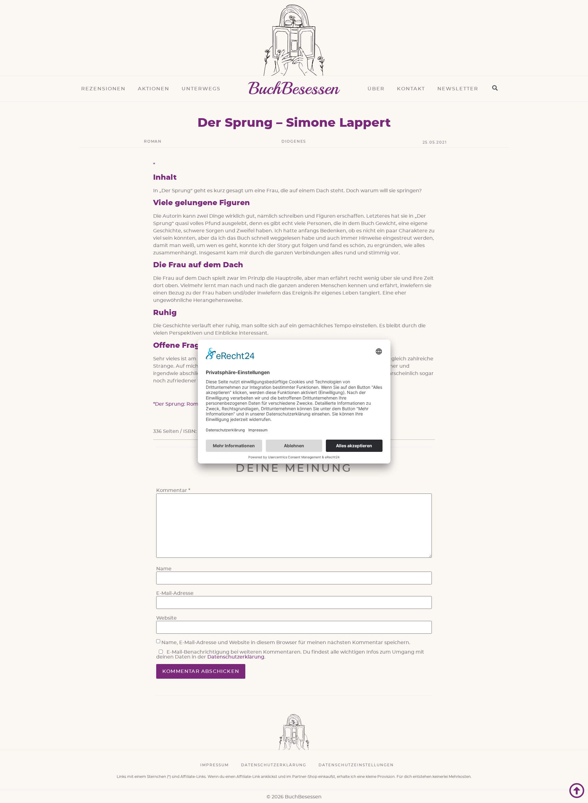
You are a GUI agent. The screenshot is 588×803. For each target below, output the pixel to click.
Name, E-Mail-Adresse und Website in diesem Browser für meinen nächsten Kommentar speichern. (285, 642)
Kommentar (173, 490)
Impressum (214, 765)
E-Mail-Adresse (175, 593)
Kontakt (411, 88)
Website (166, 618)
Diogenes (293, 141)
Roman (153, 141)
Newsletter (457, 88)
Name (164, 568)
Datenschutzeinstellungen (356, 765)
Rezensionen (103, 88)
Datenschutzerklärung (235, 657)
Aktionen (153, 88)
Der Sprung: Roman (180, 404)
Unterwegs (201, 88)
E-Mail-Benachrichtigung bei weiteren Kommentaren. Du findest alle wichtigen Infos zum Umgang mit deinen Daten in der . (290, 654)
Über (376, 88)
